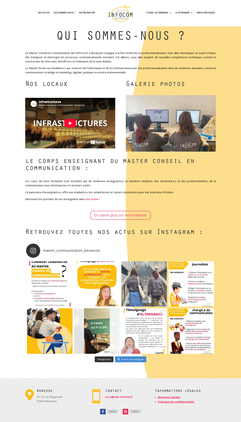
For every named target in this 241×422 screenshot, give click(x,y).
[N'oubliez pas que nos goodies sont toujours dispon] (144, 284)
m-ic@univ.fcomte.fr (119, 397)
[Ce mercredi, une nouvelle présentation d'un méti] (191, 331)
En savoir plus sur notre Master (120, 215)
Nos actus (44, 12)
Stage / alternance (157, 12)
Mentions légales (169, 397)
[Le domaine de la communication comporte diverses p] (191, 284)
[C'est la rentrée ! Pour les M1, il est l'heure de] (50, 331)
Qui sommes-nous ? (64, 12)
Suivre (112, 411)
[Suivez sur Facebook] (103, 411)
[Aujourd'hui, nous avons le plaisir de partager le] (97, 284)
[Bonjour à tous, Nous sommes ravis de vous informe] (50, 284)
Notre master (87, 12)
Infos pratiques (206, 12)
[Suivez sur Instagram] (125, 411)
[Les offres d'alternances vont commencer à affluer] (144, 331)
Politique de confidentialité (176, 401)
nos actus (92, 199)
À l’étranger (182, 12)
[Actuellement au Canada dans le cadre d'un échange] (97, 331)
